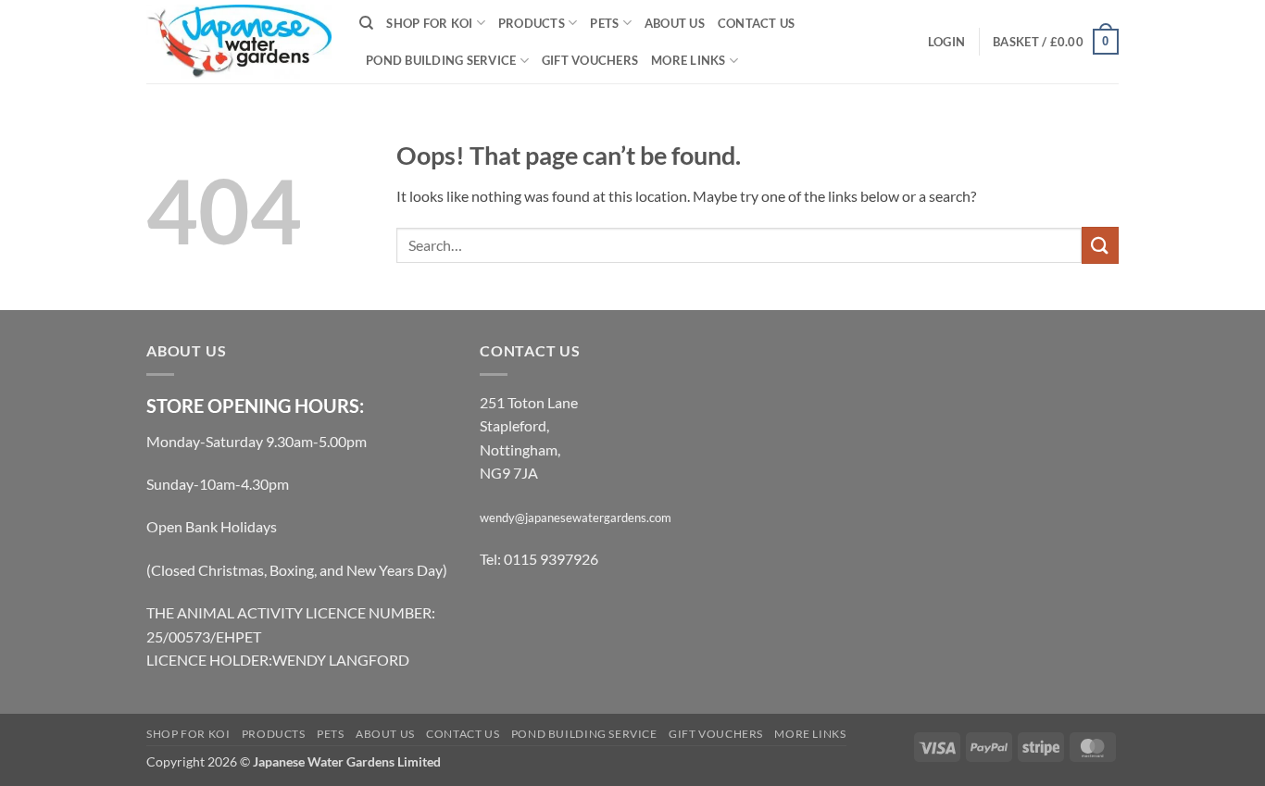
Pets (604, 23)
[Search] (366, 23)
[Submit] (1100, 245)
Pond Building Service (441, 60)
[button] (946, 41)
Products (531, 23)
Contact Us (756, 23)
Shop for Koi (429, 23)
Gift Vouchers (590, 60)
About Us (675, 23)
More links (688, 60)
